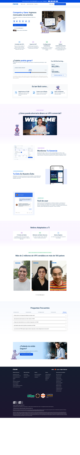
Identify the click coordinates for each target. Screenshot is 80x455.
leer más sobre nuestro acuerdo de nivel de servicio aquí (36, 410)
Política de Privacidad (22, 408)
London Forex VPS (58, 378)
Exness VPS (47, 378)
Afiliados (14, 378)
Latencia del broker (30, 4)
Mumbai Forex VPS (58, 385)
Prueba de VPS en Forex (16, 377)
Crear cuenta (25, 377)
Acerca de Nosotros (37, 375)
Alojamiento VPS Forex (16, 374)
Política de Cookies (28, 408)
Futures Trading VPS (15, 382)
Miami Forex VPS (58, 377)
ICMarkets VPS (47, 377)
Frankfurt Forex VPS (59, 389)
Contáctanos (36, 377)
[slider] (30, 72)
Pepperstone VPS (47, 375)
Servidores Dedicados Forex (17, 375)
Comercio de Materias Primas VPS (17, 385)
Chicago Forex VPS (58, 375)
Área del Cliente (26, 374)
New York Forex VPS (59, 374)
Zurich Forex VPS (58, 381)
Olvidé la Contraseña (26, 375)
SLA (32, 408)
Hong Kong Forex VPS (59, 388)
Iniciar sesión (51, 4)
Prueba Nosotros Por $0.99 (59, 4)
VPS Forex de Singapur (59, 382)
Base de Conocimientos (38, 374)
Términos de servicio (16, 408)
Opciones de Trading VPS (16, 381)
